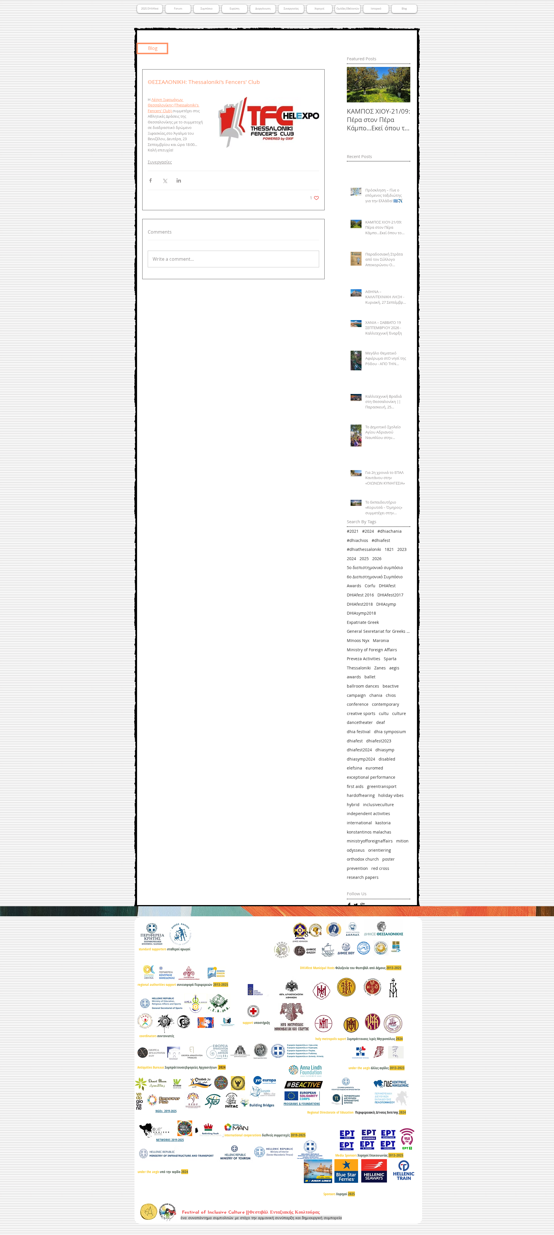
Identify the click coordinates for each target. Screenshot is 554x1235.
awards (354, 677)
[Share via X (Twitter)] (164, 180)
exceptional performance (371, 777)
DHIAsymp (386, 604)
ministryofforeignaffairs (370, 841)
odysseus (356, 850)
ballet (369, 677)
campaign (356, 695)
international (359, 822)
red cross (380, 868)
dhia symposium (390, 731)
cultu (384, 713)
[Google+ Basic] (362, 905)
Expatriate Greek (363, 622)
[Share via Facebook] (150, 180)
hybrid (353, 804)
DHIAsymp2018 (361, 613)
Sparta (390, 658)
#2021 (353, 531)
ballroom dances (363, 686)
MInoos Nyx (358, 640)
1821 (389, 549)
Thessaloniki (359, 668)
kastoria (383, 822)
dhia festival (358, 731)
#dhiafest (381, 540)
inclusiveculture (378, 804)
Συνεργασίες (160, 162)
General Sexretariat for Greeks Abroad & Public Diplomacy (378, 631)
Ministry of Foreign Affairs (372, 649)
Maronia (381, 640)
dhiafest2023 (378, 741)
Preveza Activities (363, 658)
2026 (376, 558)
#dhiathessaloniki (364, 549)
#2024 (368, 531)
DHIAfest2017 (390, 595)
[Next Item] (401, 84)
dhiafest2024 (359, 749)
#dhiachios (357, 540)
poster (388, 859)
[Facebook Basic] (349, 905)
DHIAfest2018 (360, 604)
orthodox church (363, 859)
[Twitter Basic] (355, 905)
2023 (402, 549)
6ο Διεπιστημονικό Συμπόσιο (375, 576)
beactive (391, 686)
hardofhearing (361, 795)
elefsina (354, 768)
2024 (351, 558)
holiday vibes (391, 795)
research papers (363, 877)
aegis (394, 668)
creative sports (361, 713)
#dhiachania (389, 531)
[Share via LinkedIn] (178, 180)
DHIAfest (387, 585)
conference (357, 704)
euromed (374, 768)
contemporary (385, 704)
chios (391, 695)
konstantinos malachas (369, 832)
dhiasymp (384, 749)
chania (375, 695)
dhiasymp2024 (361, 759)
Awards (354, 585)
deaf (380, 722)
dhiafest (355, 741)
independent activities (368, 813)
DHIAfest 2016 (360, 595)
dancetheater (360, 722)
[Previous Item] (356, 84)
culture (399, 713)
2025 (364, 558)
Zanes (380, 668)
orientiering (379, 850)
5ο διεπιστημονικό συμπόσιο (375, 567)
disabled (387, 759)
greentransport (381, 786)
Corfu (370, 585)
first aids (355, 786)
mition (402, 841)
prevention (357, 868)
